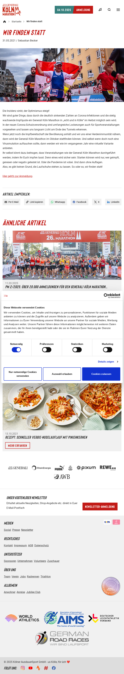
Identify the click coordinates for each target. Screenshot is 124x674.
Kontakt (8, 545)
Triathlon (46, 576)
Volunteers (40, 561)
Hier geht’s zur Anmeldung (17, 176)
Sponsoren (10, 561)
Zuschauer (53, 561)
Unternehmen (25, 561)
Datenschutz (41, 545)
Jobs (23, 576)
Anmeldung (73, 10)
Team (7, 576)
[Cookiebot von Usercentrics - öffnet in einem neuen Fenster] (106, 295)
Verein (15, 576)
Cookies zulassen (101, 374)
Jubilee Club (33, 592)
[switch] (46, 349)
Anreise (21, 592)
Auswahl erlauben (62, 374)
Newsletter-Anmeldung (100, 506)
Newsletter (27, 529)
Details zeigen (106, 361)
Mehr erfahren (17, 445)
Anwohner (9, 592)
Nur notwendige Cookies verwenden (23, 374)
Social (7, 529)
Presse (16, 529)
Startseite (16, 21)
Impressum (20, 545)
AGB (30, 545)
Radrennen (33, 576)
